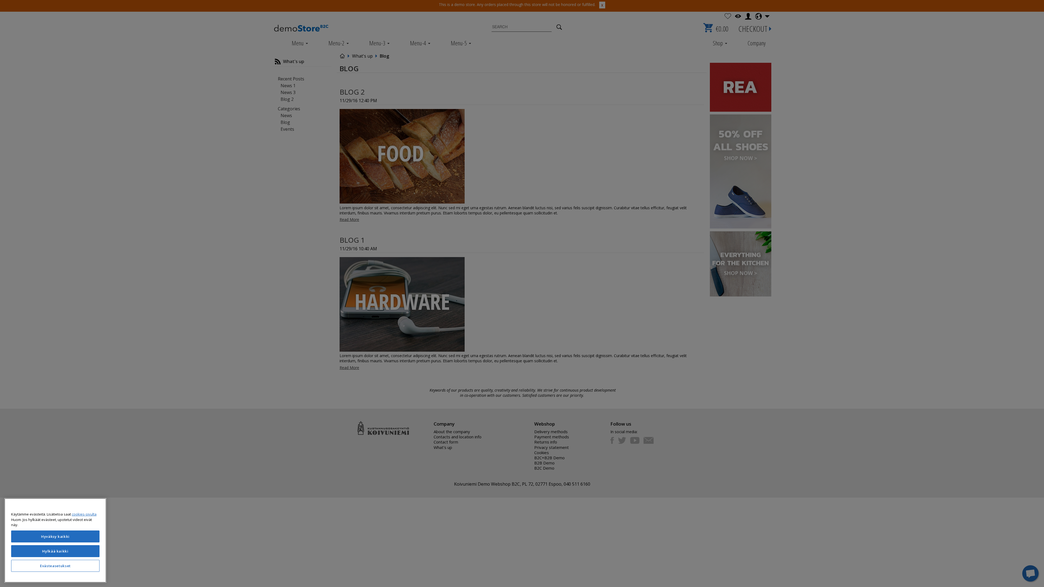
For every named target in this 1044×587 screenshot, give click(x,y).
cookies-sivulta (84, 514)
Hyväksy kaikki (55, 536)
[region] (55, 540)
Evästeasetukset (55, 565)
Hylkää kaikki (55, 551)
